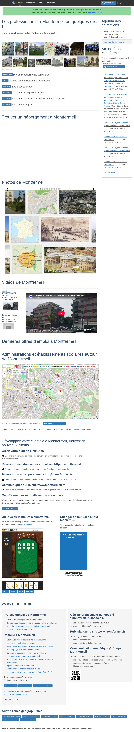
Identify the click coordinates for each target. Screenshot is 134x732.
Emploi (41, 3)
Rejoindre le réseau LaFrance (42, 686)
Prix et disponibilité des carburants (31, 640)
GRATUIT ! (29, 591)
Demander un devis (10, 686)
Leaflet (73, 418)
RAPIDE (13, 591)
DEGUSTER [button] (6, 87)
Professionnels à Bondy (119, 716)
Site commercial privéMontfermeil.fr (108, 3)
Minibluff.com (26, 525)
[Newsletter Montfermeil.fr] (117, 2)
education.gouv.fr (71, 429)
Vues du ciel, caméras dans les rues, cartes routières (30, 646)
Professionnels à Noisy (67, 716)
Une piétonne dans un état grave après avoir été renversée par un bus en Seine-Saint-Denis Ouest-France (115, 100)
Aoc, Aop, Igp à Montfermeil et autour (23, 650)
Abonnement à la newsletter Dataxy (29, 672)
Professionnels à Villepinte (31, 716)
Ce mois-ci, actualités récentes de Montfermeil (27, 653)
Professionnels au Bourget (84, 716)
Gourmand (50, 3)
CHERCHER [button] (6, 105)
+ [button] (4, 373)
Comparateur (30, 3)
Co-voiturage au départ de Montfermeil (23, 656)
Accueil (19, 3)
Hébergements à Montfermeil (29, 620)
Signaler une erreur (25, 686)
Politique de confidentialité (88, 9)
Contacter (28, 677)
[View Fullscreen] (4, 369)
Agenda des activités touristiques (21, 643)
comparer (64, 528)
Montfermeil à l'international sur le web (23, 669)
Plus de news (109, 173)
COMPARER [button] (6, 93)
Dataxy (20, 429)
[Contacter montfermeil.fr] (121, 2)
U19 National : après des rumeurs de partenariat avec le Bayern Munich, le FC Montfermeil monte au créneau (116, 80)
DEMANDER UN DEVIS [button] (10, 508)
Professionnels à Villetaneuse (11, 716)
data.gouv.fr (86, 429)
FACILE (5, 591)
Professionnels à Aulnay (28, 719)
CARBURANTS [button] (7, 75)
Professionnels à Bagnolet (10, 719)
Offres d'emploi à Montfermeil (19, 629)
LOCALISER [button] (6, 98)
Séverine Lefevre (24, 33)
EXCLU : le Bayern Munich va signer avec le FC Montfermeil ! (117, 126)
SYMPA (21, 591)
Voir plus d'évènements (114, 42)
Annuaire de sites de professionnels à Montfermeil (28, 626)
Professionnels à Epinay (102, 716)
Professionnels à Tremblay (49, 716)
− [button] (4, 376)
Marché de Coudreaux (113, 37)
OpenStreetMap (80, 418)
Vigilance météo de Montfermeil (20, 666)
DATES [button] (5, 81)
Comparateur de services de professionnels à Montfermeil (32, 623)
